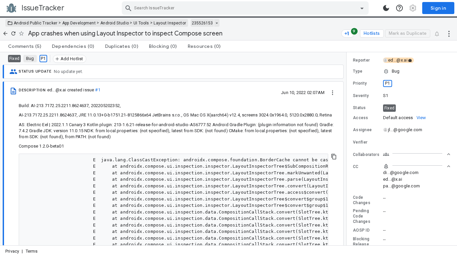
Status (359, 107)
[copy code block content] (334, 157)
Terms (32, 251)
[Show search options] (362, 8)
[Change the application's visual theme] (386, 8)
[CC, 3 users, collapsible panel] (417, 166)
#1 (97, 89)
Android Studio (114, 23)
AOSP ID (361, 230)
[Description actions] (332, 92)
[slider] (347, 148)
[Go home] (5, 33)
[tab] (25, 46)
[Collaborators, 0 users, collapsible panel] (417, 154)
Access (360, 117)
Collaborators (366, 154)
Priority (360, 83)
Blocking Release (361, 242)
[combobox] (246, 8)
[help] (399, 8)
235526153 (202, 23)
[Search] (128, 8)
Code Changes (361, 200)
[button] (402, 71)
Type (357, 71)
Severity (361, 95)
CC (356, 166)
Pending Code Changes (361, 216)
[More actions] (449, 33)
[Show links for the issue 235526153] (216, 23)
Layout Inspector (170, 23)
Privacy (12, 251)
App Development (79, 23)
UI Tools (141, 23)
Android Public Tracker (36, 23)
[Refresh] (13, 33)
